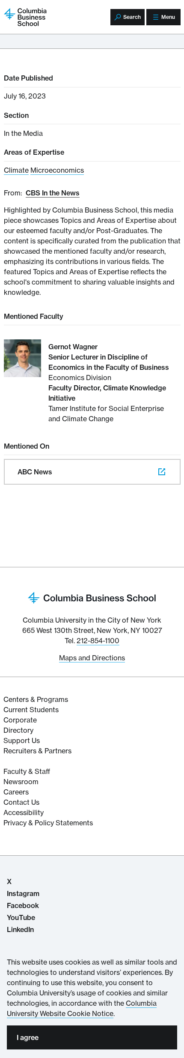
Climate (16, 170)
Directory (18, 730)
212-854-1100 (98, 640)
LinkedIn (20, 929)
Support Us (21, 740)
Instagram (23, 893)
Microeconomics (57, 170)
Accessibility (23, 812)
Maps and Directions (92, 657)
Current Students (31, 709)
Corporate (20, 720)
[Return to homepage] (92, 597)
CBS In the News (53, 193)
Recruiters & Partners (37, 750)
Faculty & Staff (26, 771)
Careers (16, 792)
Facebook (23, 905)
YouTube (21, 917)
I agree (28, 1037)
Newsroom (21, 781)
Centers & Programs (35, 699)
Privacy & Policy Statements (48, 822)
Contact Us (21, 802)
